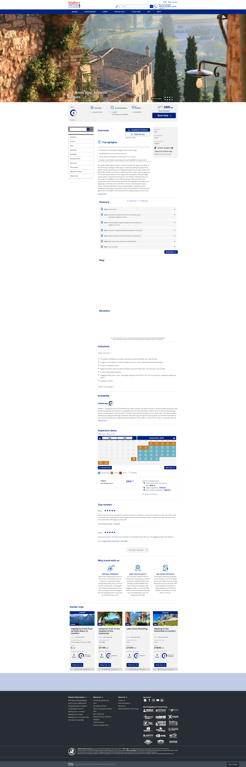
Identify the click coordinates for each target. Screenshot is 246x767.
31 (106, 462)
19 (173, 450)
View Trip (75, 665)
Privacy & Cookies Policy (100, 725)
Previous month (106, 467)
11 (168, 447)
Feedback (96, 719)
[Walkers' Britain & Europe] (74, 4)
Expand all (132, 201)
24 (162, 454)
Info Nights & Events (99, 706)
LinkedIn (162, 700)
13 (140, 450)
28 (146, 458)
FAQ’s (95, 703)
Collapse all (144, 201)
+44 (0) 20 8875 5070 (167, 6)
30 (101, 462)
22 (151, 454)
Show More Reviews (136, 550)
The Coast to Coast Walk (76, 720)
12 (173, 447)
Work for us (122, 706)
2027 (148, 12)
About (159, 12)
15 (151, 450)
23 (157, 454)
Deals (165, 2)
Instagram (153, 700)
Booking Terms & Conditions (102, 717)
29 (134, 458)
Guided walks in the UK (75, 709)
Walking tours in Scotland (76, 711)
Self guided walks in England (77, 706)
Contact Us (121, 700)
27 (140, 458)
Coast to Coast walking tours (77, 703)
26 (173, 454)
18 (168, 450)
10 (162, 447)
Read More (103, 194)
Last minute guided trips (101, 700)
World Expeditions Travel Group (128, 709)
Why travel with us (124, 703)
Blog (169, 2)
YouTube (158, 700)
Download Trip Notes (139, 130)
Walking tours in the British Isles (78, 717)
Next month (169, 467)
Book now (163, 115)
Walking (75, 12)
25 (168, 454)
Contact (174, 2)
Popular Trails (120, 12)
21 (146, 454)
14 (146, 450)
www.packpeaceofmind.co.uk (166, 753)
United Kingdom (90, 12)
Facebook (149, 700)
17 (162, 450)
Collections (136, 12)
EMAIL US (162, 8)
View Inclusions (164, 111)
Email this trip (139, 134)
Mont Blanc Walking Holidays (77, 700)
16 (157, 450)
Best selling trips (98, 714)
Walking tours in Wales (75, 714)
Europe (105, 12)
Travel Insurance (98, 722)
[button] (165, 97)
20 (140, 454)
